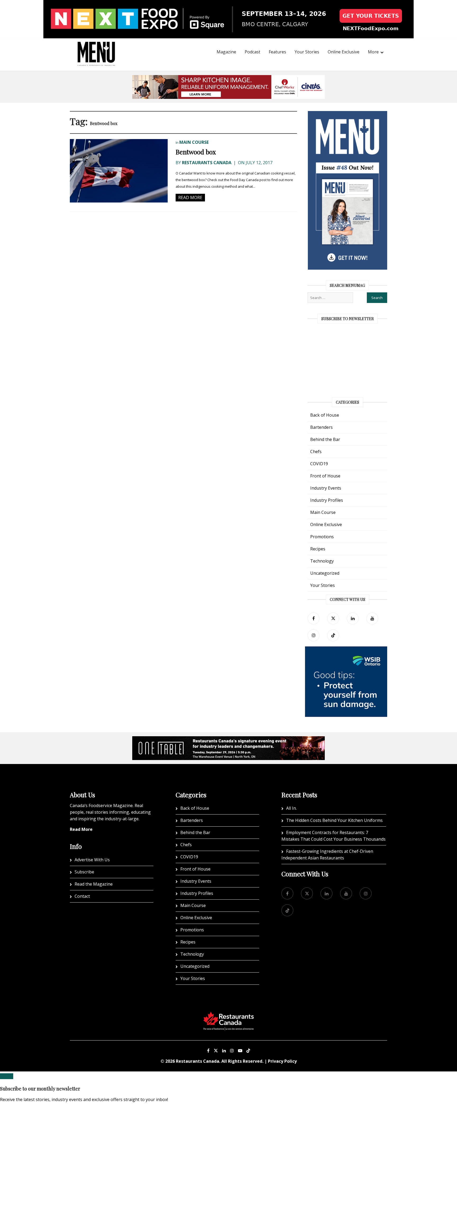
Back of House (324, 415)
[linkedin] (353, 618)
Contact (82, 896)
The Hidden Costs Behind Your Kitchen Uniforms (334, 820)
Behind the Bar (325, 439)
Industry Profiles (326, 500)
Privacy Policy (282, 1061)
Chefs (316, 451)
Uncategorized (324, 573)
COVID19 (319, 464)
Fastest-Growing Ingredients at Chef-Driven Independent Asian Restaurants (327, 854)
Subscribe (84, 872)
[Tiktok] (333, 635)
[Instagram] (232, 1050)
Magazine (226, 52)
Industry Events (325, 488)
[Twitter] (333, 618)
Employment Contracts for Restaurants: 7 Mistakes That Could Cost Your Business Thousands (333, 836)
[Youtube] (240, 1050)
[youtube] (372, 618)
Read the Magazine (94, 884)
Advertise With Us (92, 860)
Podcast (252, 52)
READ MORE (190, 197)
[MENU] (96, 46)
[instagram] (313, 635)
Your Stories (307, 52)
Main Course (194, 142)
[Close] (6, 1076)
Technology (322, 561)
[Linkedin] (224, 1050)
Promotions (322, 537)
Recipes (317, 549)
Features (277, 52)
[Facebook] (313, 618)
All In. (291, 808)
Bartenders (321, 427)
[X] (216, 1050)
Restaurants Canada (206, 162)
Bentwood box (196, 152)
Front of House (325, 476)
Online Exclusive (343, 52)
